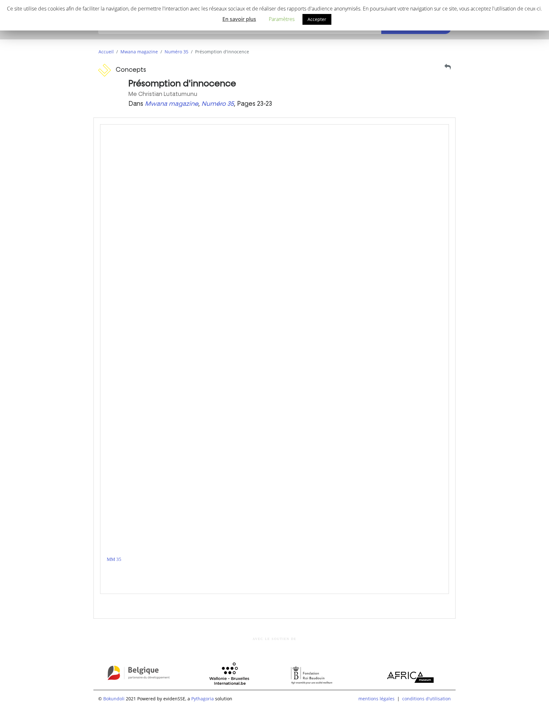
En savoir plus (239, 19)
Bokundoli (114, 699)
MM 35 (114, 559)
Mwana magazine (139, 52)
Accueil (106, 52)
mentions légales (376, 699)
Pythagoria (202, 699)
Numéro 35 (176, 52)
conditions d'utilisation (426, 699)
